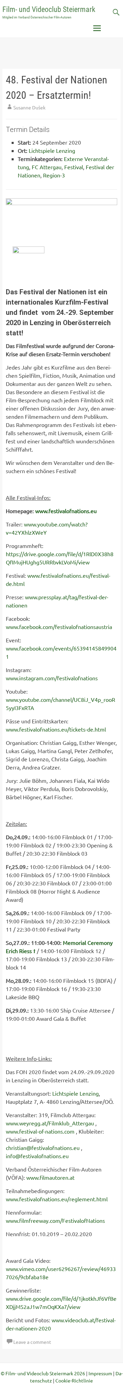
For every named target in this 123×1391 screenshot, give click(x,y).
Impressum (100, 1373)
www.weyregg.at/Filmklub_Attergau (50, 1123)
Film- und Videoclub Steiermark (48, 9)
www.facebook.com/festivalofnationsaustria (59, 626)
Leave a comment (32, 1342)
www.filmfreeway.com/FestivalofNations (55, 1220)
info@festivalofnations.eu (37, 1155)
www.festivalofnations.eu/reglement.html (57, 1198)
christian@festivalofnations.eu (43, 1147)
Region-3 (54, 175)
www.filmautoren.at (50, 1177)
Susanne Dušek (29, 107)
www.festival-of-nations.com (40, 1131)
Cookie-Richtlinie (74, 1380)
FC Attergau (47, 166)
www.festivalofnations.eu (66, 510)
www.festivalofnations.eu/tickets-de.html (56, 729)
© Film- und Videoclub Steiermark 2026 (43, 1373)
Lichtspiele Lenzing (52, 150)
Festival (73, 166)
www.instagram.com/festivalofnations (52, 677)
